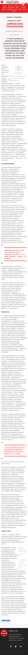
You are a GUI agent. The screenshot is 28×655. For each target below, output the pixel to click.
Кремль (24, 9)
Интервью (16, 6)
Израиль (4, 9)
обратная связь (13, 631)
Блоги (17, 7)
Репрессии (22, 6)
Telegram (8, 620)
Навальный (10, 9)
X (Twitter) (4, 620)
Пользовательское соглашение (17, 638)
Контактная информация (15, 634)
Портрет (4, 7)
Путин (19, 9)
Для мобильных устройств (15, 640)
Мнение (5, 6)
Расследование (11, 7)
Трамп (15, 9)
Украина (24, 7)
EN (23, 4)
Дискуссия (10, 6)
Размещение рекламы (14, 636)
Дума (14, 11)
